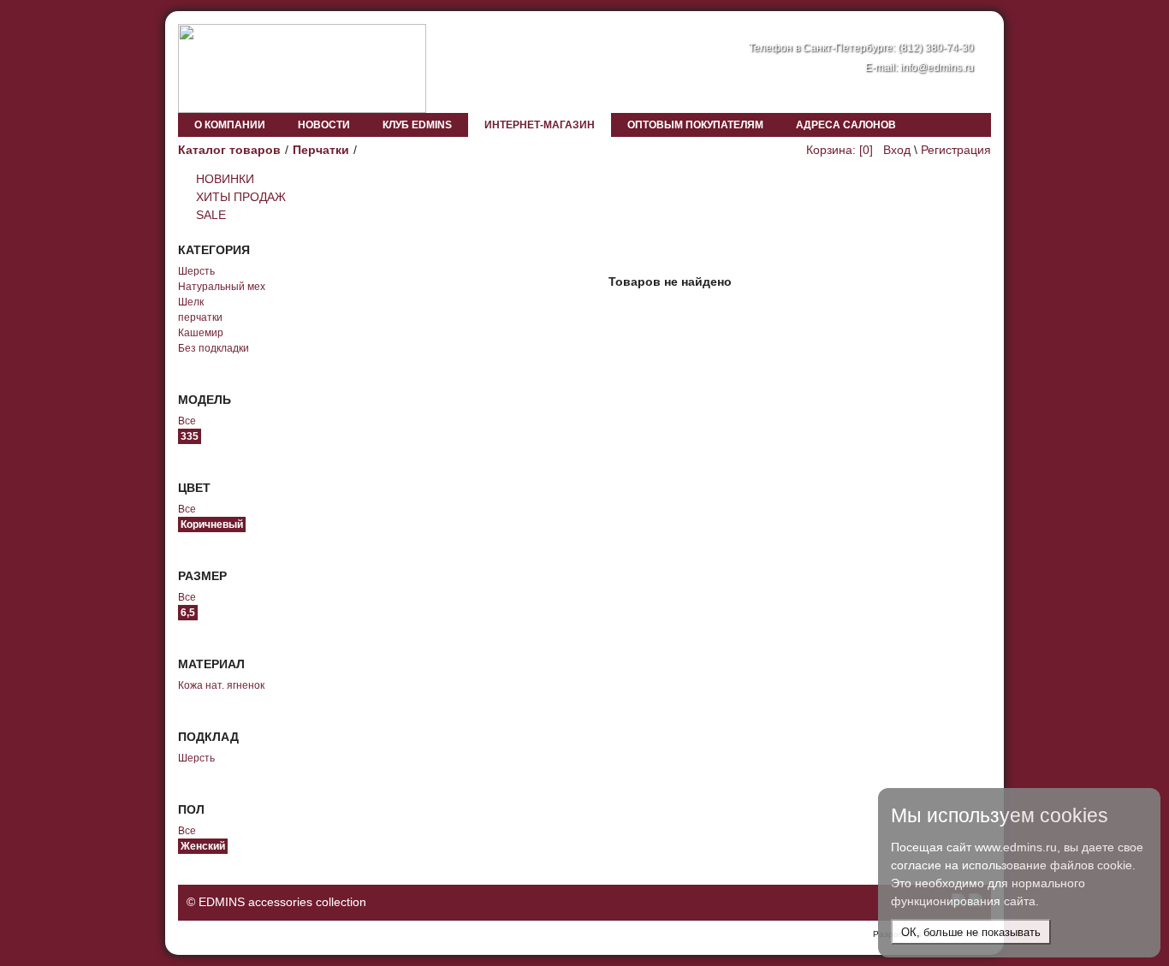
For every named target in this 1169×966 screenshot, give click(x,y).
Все (187, 421)
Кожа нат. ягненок (221, 685)
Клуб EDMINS (417, 125)
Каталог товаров (229, 150)
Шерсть (196, 271)
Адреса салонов (846, 125)
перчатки (200, 317)
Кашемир (200, 333)
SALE (211, 215)
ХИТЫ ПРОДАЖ (241, 197)
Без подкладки (213, 348)
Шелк (191, 302)
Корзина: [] (839, 150)
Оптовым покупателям (695, 125)
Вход (897, 150)
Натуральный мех (221, 287)
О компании (229, 125)
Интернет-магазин (539, 125)
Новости (324, 125)
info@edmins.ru (937, 68)
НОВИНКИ (225, 179)
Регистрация (956, 150)
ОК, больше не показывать (971, 932)
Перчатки (321, 150)
